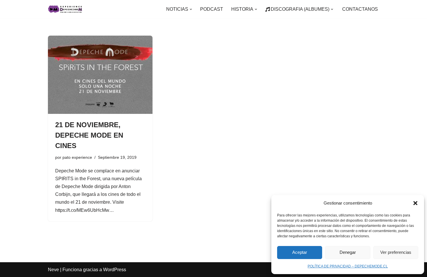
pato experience (77, 157)
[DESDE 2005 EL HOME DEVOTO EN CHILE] (65, 9)
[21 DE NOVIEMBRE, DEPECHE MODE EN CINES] (100, 75)
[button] (415, 203)
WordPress (114, 269)
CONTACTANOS (360, 9)
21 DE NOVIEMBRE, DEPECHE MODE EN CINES (89, 135)
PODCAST (211, 9)
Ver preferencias (395, 252)
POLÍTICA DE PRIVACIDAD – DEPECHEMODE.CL (348, 266)
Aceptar (299, 252)
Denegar (348, 252)
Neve (53, 269)
